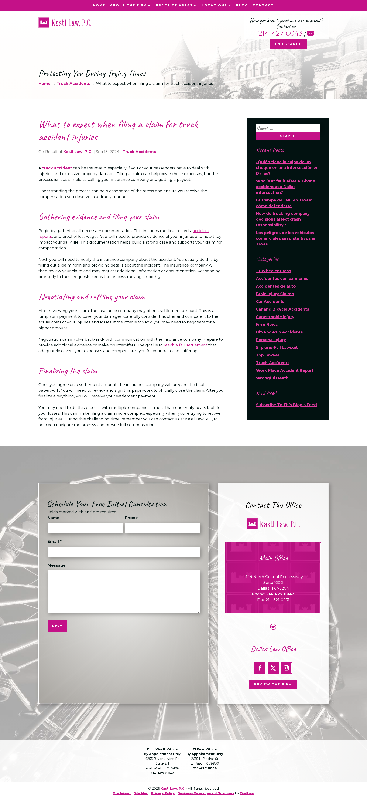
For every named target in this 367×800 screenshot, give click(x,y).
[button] (363, 769)
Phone (131, 517)
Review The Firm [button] (273, 684)
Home (99, 5)
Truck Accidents (139, 151)
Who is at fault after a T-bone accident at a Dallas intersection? (285, 187)
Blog (242, 5)
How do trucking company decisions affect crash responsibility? (283, 219)
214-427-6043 (280, 33)
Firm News (267, 324)
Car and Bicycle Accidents (282, 309)
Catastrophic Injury (275, 317)
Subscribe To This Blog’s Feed (286, 405)
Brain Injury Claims (275, 294)
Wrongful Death (272, 378)
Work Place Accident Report (284, 370)
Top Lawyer (267, 355)
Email (55, 541)
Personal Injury (271, 340)
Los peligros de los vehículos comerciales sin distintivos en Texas (286, 238)
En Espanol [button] (288, 44)
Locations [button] (214, 5)
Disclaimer (122, 793)
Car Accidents (270, 301)
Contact (263, 5)
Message (57, 565)
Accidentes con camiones (282, 278)
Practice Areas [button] (174, 5)
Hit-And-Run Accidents (279, 332)
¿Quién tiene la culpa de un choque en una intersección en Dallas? (287, 168)
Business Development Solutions (206, 793)
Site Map (141, 793)
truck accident (57, 168)
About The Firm (128, 5)
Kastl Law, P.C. (78, 151)
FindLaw (247, 793)
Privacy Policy (163, 793)
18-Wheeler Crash (273, 271)
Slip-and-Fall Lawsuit (277, 347)
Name (53, 517)
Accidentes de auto (276, 286)
